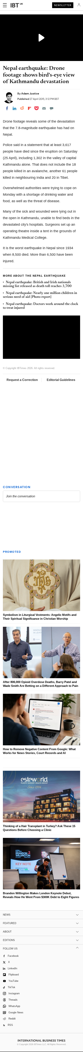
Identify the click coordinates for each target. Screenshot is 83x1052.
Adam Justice (30, 93)
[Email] (44, 108)
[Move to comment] (51, 108)
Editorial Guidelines (61, 380)
